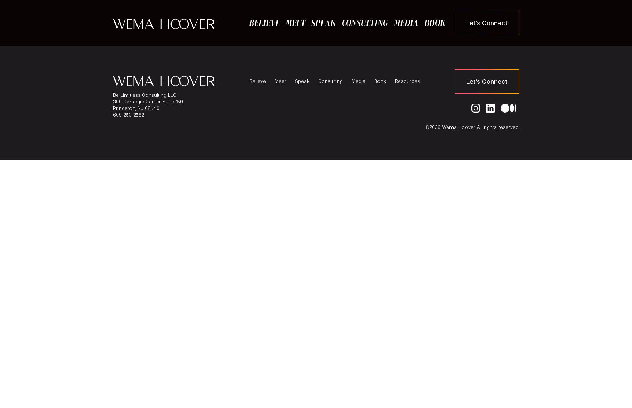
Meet (295, 23)
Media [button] (406, 23)
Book (435, 23)
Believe (264, 23)
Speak (323, 23)
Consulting (365, 23)
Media (358, 81)
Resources (407, 81)
